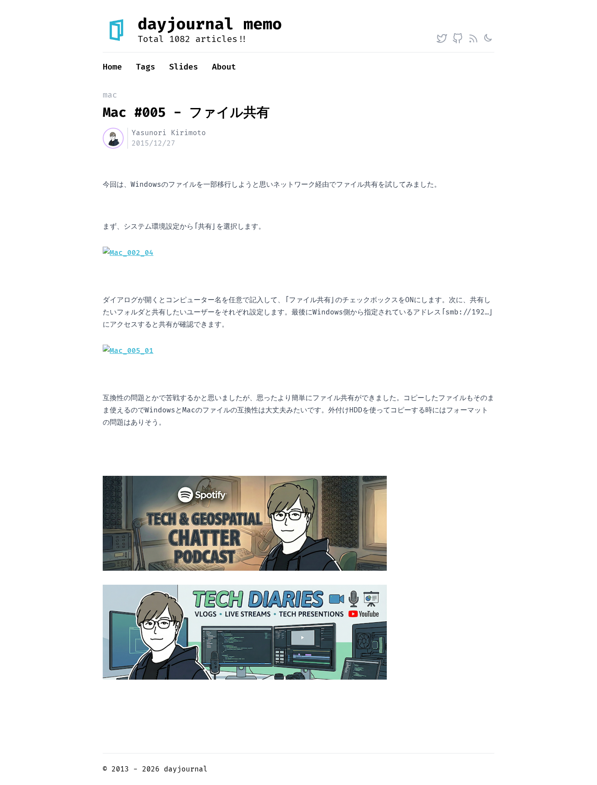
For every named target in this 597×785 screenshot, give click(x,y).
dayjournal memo (210, 24)
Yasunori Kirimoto (169, 133)
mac (110, 95)
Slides (183, 67)
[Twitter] (442, 38)
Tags (145, 67)
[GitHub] (457, 38)
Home (112, 67)
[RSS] (473, 38)
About (224, 67)
